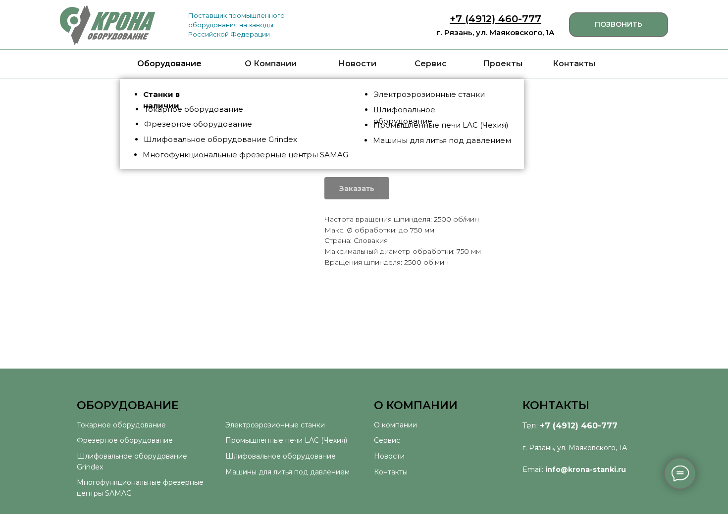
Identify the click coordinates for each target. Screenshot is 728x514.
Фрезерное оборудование (125, 440)
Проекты (502, 63)
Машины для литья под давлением (287, 471)
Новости (357, 63)
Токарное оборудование (121, 425)
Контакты (574, 63)
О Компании (271, 63)
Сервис (431, 63)
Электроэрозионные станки (275, 425)
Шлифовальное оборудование (280, 456)
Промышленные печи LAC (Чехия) (286, 440)
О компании (395, 425)
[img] (107, 25)
